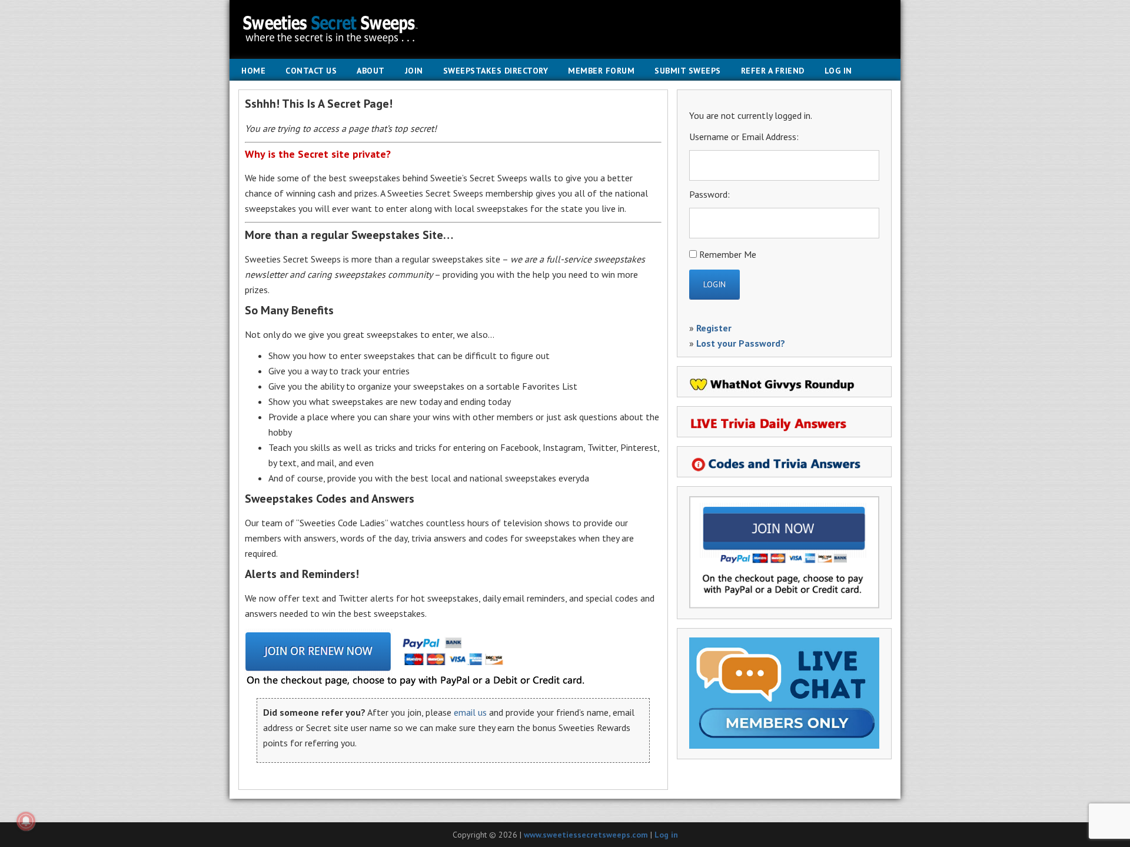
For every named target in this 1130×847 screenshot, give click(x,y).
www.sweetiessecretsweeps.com (586, 834)
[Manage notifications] (25, 821)
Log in (666, 834)
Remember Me (727, 254)
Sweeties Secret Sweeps (565, 29)
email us (470, 712)
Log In (838, 70)
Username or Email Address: (744, 136)
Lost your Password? (740, 343)
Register (714, 328)
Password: (709, 194)
